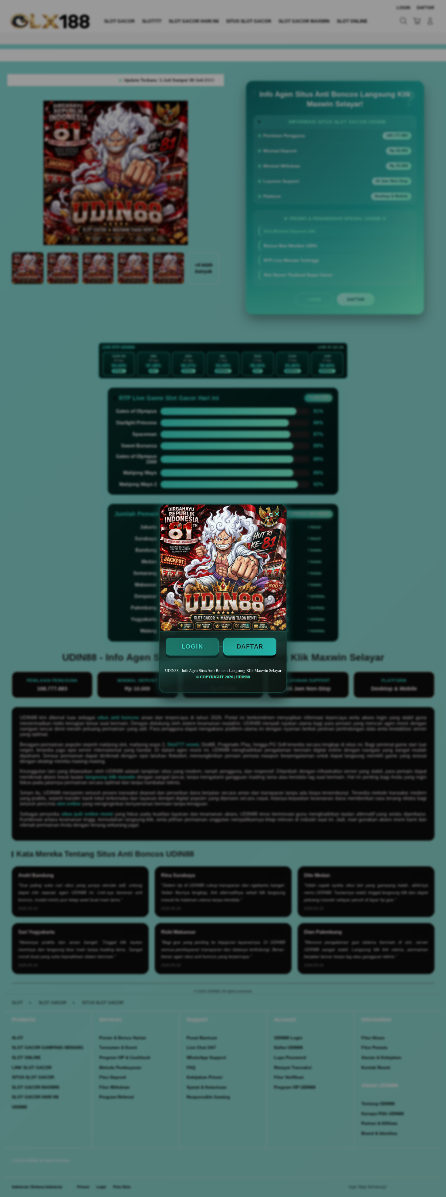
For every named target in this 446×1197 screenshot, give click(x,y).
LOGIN (192, 646)
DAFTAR (250, 646)
